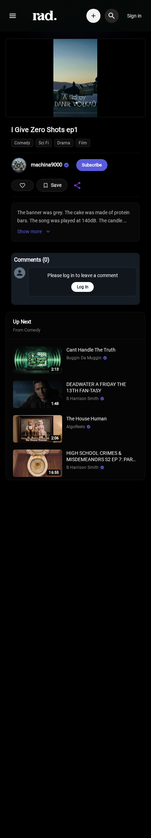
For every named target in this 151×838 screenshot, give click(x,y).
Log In (82, 286)
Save (56, 185)
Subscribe (92, 165)
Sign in (134, 16)
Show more (29, 231)
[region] (75, 78)
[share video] (77, 185)
